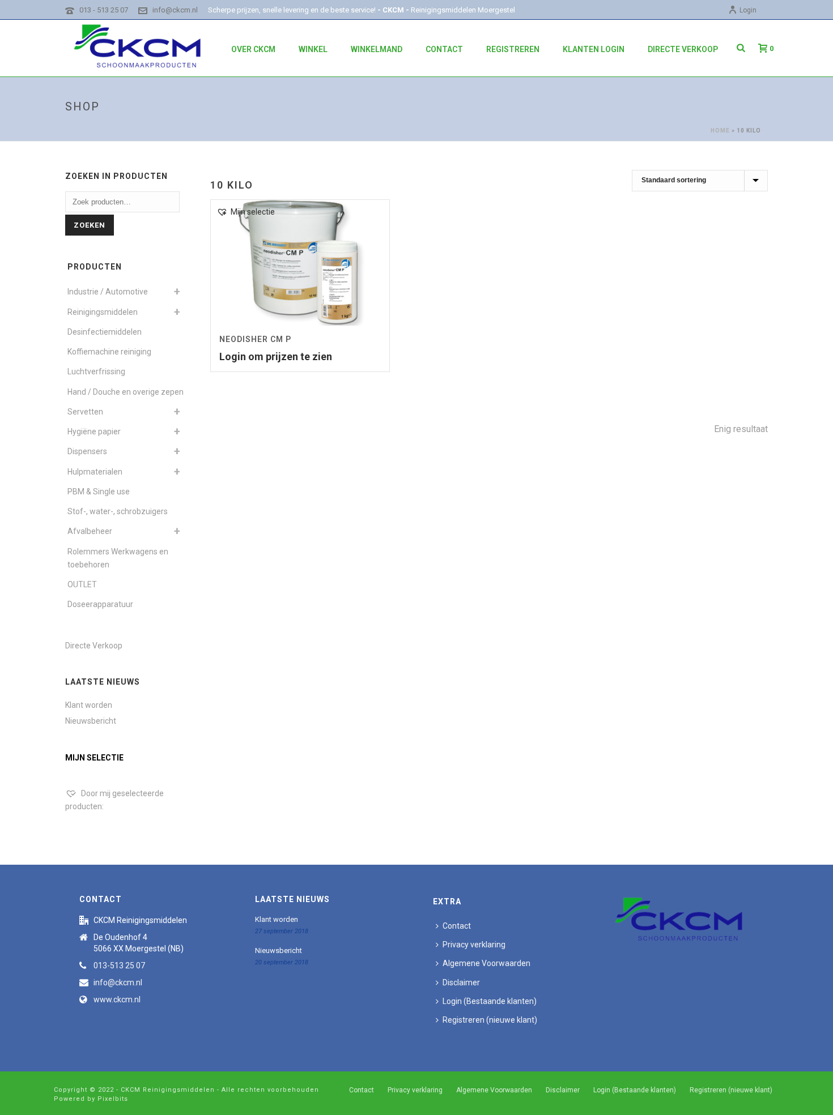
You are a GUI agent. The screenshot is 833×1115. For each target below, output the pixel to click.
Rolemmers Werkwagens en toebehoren (117, 558)
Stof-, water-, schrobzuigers (117, 511)
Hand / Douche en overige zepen (125, 391)
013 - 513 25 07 (103, 10)
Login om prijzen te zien (275, 356)
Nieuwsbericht (90, 720)
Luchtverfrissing (96, 371)
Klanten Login (593, 49)
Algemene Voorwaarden (486, 963)
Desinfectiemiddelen (104, 331)
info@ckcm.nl (175, 10)
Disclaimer (461, 982)
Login (748, 10)
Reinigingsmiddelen (102, 312)
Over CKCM (253, 49)
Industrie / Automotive (107, 291)
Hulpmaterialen (94, 471)
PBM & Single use (98, 491)
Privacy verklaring (474, 944)
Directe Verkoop (683, 49)
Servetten (85, 411)
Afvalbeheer (89, 531)
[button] (245, 212)
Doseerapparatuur (100, 604)
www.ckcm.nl (117, 999)
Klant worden (88, 705)
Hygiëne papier (94, 431)
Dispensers (87, 451)
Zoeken (89, 225)
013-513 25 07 (119, 965)
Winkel (313, 49)
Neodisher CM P (255, 339)
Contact (444, 49)
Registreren (512, 49)
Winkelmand (376, 49)
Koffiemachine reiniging (109, 351)
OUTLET (82, 584)
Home (720, 130)
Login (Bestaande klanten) (490, 1001)
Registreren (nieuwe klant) (490, 1019)
